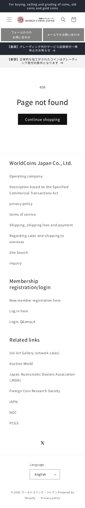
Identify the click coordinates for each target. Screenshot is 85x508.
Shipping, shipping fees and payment (41, 224)
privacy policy (20, 203)
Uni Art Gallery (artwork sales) (34, 352)
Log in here (18, 310)
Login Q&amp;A (22, 321)
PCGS (13, 423)
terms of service (22, 214)
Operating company (25, 176)
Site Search (18, 252)
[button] (9, 19)
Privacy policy (50, 498)
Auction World (21, 363)
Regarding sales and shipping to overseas (36, 238)
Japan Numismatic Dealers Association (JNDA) (42, 377)
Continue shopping (42, 119)
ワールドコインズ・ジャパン (39, 492)
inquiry (15, 263)
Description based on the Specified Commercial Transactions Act (38, 189)
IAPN (13, 401)
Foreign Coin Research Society (34, 390)
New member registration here (35, 300)
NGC (13, 412)
